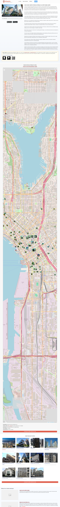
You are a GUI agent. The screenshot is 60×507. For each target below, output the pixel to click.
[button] (38, 255)
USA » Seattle (10, 425)
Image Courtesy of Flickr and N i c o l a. (28, 50)
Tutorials (30, 1)
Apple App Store (26, 52)
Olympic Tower (33, 478)
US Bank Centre (47, 463)
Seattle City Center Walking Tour (24, 502)
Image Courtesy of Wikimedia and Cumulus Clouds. (50, 464)
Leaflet (48, 422)
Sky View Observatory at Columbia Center (9, 448)
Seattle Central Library (20, 448)
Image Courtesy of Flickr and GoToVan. (20, 464)
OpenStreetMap (52, 422)
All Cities (20, 1)
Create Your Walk (25, 1)
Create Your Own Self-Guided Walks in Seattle (30, 66)
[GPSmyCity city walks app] (7, 1)
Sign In (36, 1)
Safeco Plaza (33, 448)
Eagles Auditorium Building (35, 463)
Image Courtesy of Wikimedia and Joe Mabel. (7, 465)
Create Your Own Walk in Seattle (24, 490)
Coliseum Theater (5, 478)
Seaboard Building (20, 478)
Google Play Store (33, 52)
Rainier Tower (19, 463)
